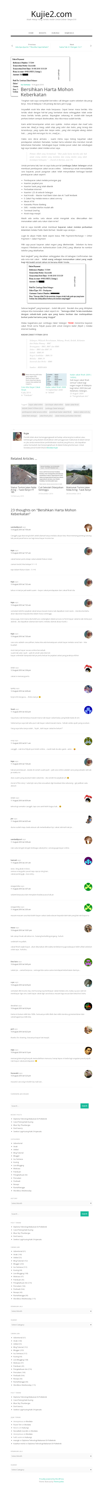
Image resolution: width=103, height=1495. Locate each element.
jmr (12, 819)
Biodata (42, 33)
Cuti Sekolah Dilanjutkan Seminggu (50, 488)
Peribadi (16, 1181)
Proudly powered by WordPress (51, 1479)
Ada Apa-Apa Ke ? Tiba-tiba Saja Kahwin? (32, 47)
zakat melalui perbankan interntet (68, 416)
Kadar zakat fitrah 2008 (56, 387)
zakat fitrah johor (46, 416)
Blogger (16, 1156)
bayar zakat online (36, 404)
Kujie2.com (51, 13)
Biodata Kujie (52, 447)
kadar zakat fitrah (72, 404)
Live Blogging (18, 1165)
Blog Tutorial (18, 1153)
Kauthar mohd (19, 1443)
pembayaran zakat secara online (34, 412)
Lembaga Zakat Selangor (54, 408)
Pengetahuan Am (20, 1175)
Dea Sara (14, 961)
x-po (12, 982)
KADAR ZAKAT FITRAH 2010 (32, 408)
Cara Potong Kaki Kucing (23, 1122)
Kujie (26, 433)
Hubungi (55, 33)
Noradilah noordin (20, 1431)
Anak (15, 1146)
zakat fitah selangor (29, 416)
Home (31, 33)
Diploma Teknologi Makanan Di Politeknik (30, 1119)
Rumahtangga (19, 1187)
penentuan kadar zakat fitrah (60, 412)
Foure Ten (17, 1424)
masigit (16, 1440)
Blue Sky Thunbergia (21, 1125)
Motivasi (16, 1168)
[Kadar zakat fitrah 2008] (56, 379)
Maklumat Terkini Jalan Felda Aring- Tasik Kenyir (78, 488)
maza (13, 927)
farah (13, 709)
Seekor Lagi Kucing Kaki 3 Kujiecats (27, 1131)
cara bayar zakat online (54, 404)
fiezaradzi (15, 1073)
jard (12, 1029)
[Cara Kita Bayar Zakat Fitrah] (32, 379)
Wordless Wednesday (22, 1190)
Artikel (16, 1149)
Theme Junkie (59, 1481)
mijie (12, 1050)
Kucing (16, 1162)
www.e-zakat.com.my (82, 412)
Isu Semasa (25, 84)
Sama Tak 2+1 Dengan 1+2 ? (70, 47)
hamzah (14, 860)
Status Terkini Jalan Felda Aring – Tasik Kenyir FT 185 (23, 490)
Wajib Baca (69, 33)
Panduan (17, 1172)
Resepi (16, 1184)
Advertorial (17, 1143)
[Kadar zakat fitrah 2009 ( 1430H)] (82, 385)
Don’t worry (18, 1128)
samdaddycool (16, 527)
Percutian (17, 1178)
